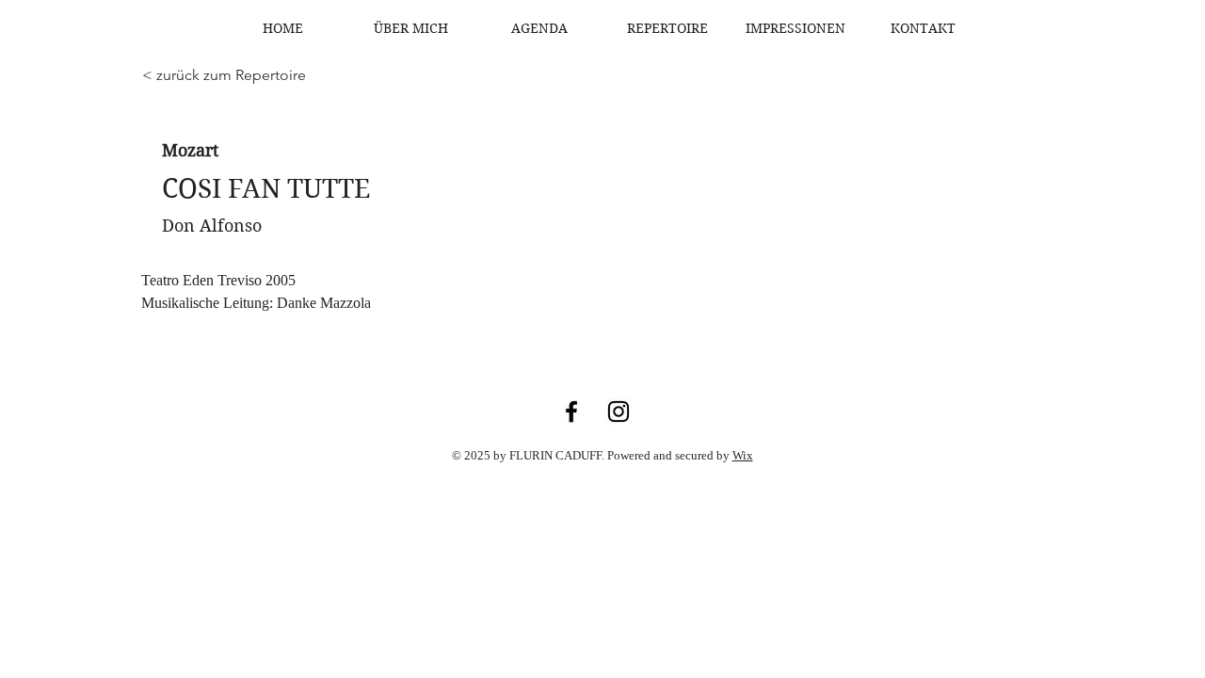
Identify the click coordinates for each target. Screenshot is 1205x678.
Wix (742, 455)
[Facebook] (571, 411)
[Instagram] (618, 411)
